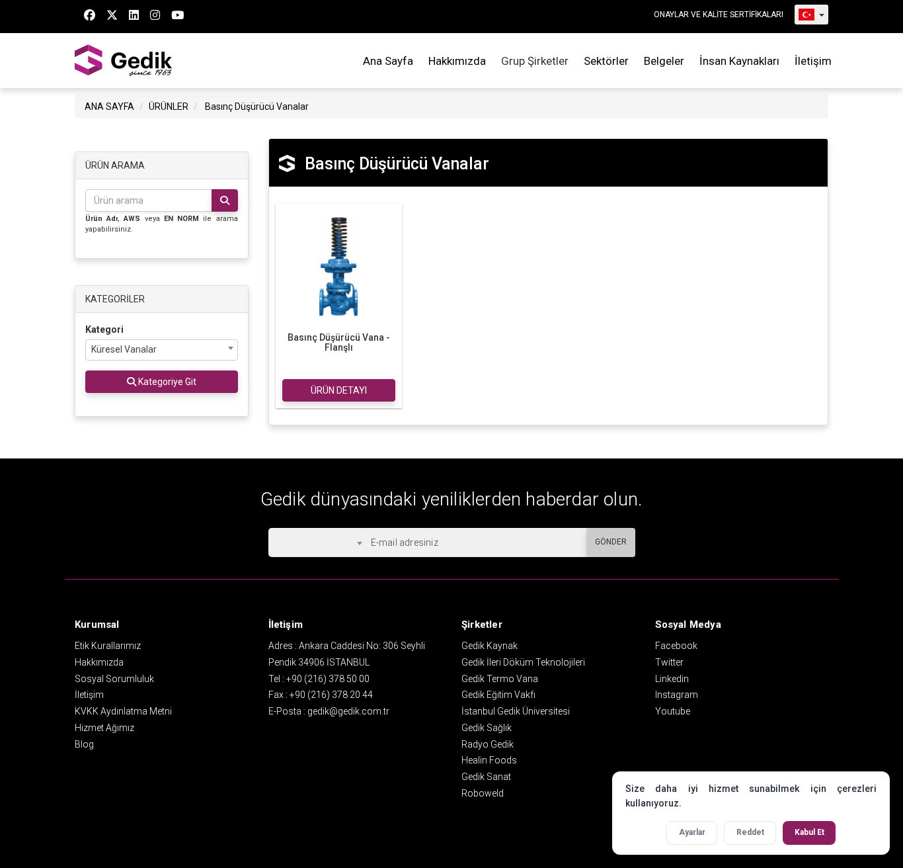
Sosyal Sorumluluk (114, 678)
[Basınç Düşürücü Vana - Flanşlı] (338, 265)
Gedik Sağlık (486, 727)
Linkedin (672, 678)
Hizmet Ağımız (104, 727)
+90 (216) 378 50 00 (328, 678)
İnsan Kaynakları (739, 60)
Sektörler (606, 60)
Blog (84, 744)
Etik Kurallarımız (108, 645)
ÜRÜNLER (168, 106)
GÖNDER (611, 541)
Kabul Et (809, 832)
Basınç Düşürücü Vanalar (257, 106)
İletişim (813, 60)
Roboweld (482, 793)
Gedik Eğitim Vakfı (498, 694)
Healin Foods (489, 760)
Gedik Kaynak (489, 645)
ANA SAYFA (109, 106)
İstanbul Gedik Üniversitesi (515, 711)
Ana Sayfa (388, 60)
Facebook (676, 645)
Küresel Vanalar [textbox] (124, 349)
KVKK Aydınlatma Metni (123, 711)
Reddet (750, 832)
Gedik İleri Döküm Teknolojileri (523, 662)
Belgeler (664, 60)
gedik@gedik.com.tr (348, 711)
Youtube (672, 711)
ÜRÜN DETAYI (339, 390)
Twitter (669, 662)
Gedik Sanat (486, 776)
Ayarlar (692, 832)
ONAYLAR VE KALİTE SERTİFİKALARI (718, 14)
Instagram (676, 694)
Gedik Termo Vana (499, 678)
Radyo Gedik (487, 744)
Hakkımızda (457, 60)
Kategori (104, 329)
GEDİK (124, 60)
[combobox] (161, 350)
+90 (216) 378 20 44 (331, 694)
